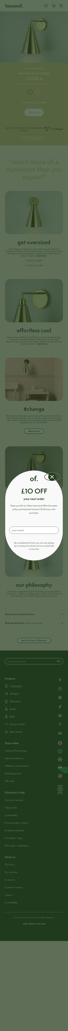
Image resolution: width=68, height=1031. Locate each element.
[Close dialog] (52, 477)
